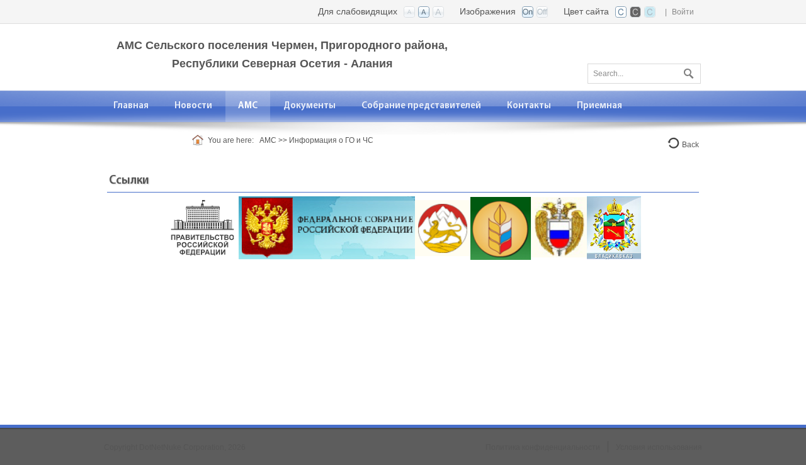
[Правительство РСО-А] (442, 227)
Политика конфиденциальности (542, 447)
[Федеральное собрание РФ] (327, 227)
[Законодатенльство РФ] (559, 227)
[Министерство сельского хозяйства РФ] (500, 227)
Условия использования (659, 447)
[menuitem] (131, 106)
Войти (683, 12)
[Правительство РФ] (202, 227)
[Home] (200, 140)
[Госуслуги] (614, 227)
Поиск (687, 71)
